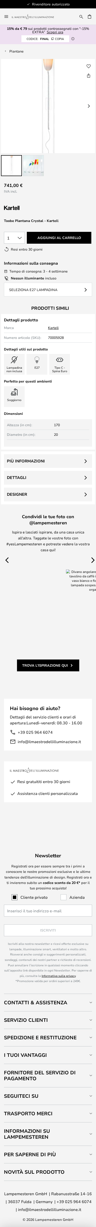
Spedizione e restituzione (40, 1037)
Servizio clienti (26, 1020)
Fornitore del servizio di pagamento (40, 1075)
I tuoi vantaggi (25, 1055)
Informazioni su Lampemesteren (27, 1134)
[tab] (48, 1002)
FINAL (45, 39)
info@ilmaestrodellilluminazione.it (49, 741)
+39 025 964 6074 (35, 732)
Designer (17, 494)
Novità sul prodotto (34, 1172)
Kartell (53, 327)
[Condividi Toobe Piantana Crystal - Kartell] (88, 75)
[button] (11, 165)
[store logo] (36, 16)
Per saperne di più (30, 1154)
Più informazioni (26, 461)
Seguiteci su (21, 1096)
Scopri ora (55, 32)
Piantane (16, 51)
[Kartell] (28, 208)
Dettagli (16, 477)
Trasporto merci (28, 1113)
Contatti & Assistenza (35, 1002)
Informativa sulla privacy (59, 976)
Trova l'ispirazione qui (45, 665)
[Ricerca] (81, 16)
